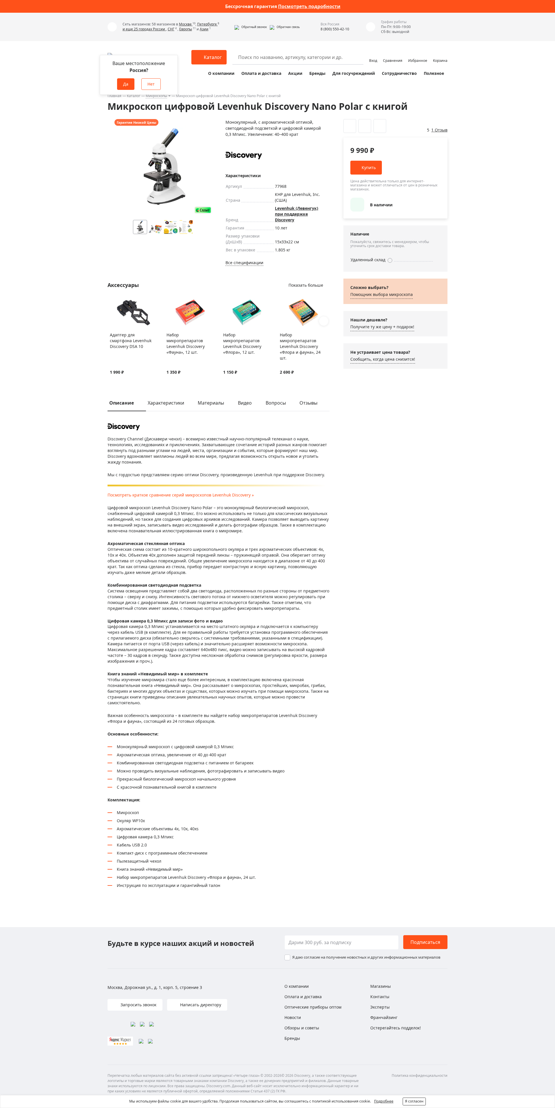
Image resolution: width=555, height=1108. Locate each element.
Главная (114, 95)
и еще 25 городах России (144, 29)
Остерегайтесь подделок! (395, 1028)
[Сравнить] (120, 302)
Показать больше (305, 285)
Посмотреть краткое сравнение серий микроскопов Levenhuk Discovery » (181, 495)
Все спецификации (244, 262)
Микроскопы (156, 95)
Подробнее (383, 1101)
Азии (204, 29)
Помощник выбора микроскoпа (381, 294)
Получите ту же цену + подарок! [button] (382, 326)
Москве (186, 24)
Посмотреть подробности (309, 6)
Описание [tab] (121, 403)
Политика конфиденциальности (419, 1075)
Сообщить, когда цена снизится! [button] (382, 359)
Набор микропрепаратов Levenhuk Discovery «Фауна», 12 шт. (185, 343)
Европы (185, 29)
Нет (151, 84)
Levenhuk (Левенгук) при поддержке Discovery (296, 214)
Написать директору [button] (200, 1004)
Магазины (380, 986)
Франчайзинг (383, 1017)
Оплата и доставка (261, 73)
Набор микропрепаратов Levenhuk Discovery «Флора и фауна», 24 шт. (300, 346)
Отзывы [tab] (308, 403)
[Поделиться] (379, 126)
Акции (295, 73)
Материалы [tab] (211, 403)
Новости (292, 1017)
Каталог (133, 95)
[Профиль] (373, 54)
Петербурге (207, 24)
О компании (221, 73)
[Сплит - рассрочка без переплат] (203, 210)
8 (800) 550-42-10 (335, 29)
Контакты (379, 996)
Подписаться (425, 942)
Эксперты (380, 1007)
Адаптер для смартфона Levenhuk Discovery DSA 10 (130, 340)
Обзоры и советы (301, 1028)
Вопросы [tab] (276, 403)
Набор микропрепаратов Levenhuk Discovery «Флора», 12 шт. (242, 343)
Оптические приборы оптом (312, 1007)
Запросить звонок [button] (137, 1004)
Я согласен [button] (414, 1101)
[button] (250, 27)
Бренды (317, 73)
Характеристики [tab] (166, 403)
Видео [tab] (245, 403)
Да (125, 84)
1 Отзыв (439, 130)
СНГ (171, 29)
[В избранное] (113, 302)
